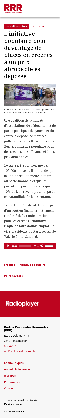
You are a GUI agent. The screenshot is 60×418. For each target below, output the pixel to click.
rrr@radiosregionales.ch (19, 351)
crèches (9, 265)
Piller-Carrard (13, 276)
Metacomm (18, 411)
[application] (30, 246)
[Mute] (42, 245)
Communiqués (14, 363)
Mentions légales (13, 403)
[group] (22, 304)
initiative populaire (32, 265)
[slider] (49, 246)
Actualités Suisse (16, 26)
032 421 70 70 (12, 346)
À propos (10, 375)
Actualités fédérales (17, 369)
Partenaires (12, 382)
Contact (9, 388)
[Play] (8, 245)
